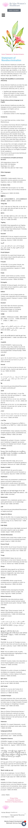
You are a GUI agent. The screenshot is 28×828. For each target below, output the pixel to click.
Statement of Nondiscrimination (15, 54)
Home (3, 54)
